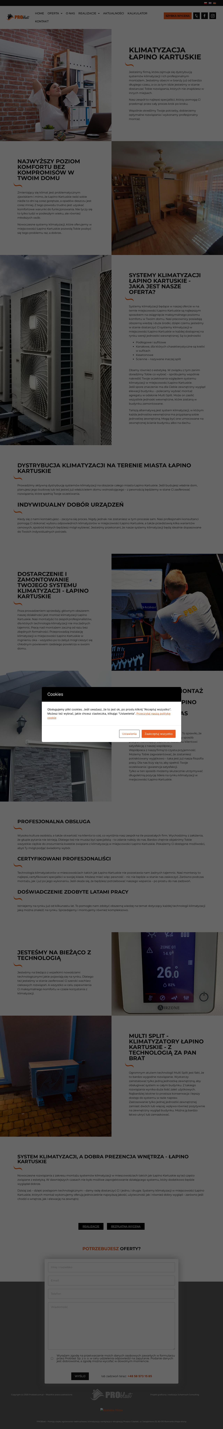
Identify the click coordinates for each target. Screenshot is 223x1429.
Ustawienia (129, 734)
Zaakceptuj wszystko (159, 734)
